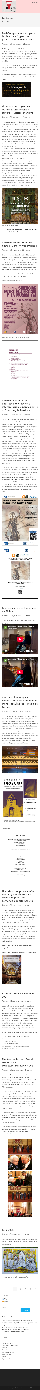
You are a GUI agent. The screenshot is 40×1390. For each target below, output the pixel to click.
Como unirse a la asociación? (10, 1345)
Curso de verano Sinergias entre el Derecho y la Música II (20, 244)
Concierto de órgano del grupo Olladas (13, 1332)
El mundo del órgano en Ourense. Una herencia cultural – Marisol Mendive (17, 109)
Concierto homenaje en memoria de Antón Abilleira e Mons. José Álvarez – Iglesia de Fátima (20, 702)
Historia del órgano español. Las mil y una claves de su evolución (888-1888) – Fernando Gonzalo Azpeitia (18, 896)
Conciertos (5, 1350)
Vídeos (4, 1356)
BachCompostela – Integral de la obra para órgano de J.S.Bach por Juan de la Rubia (19, 36)
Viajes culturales (6, 1354)
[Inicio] (2, 21)
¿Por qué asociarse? (7, 1343)
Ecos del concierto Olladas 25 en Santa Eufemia (15, 1329)
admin (6, 44)
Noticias (7, 21)
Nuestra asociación (7, 1341)
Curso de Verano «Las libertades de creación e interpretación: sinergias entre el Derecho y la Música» (20, 405)
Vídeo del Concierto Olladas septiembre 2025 (15, 1327)
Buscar (4, 1307)
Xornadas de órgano (8, 1352)
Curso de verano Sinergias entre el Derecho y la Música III (18, 1320)
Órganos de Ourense (8, 1359)
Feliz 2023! (8, 1229)
